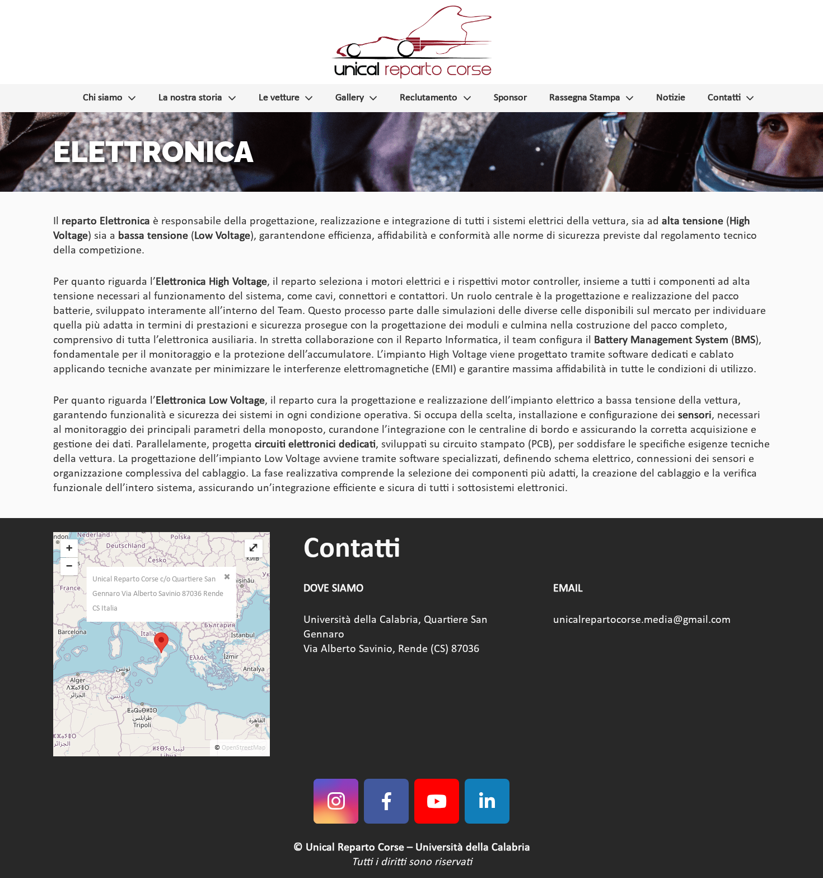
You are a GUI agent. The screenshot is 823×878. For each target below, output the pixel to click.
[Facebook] (386, 801)
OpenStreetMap (243, 748)
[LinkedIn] (487, 801)
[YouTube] (436, 801)
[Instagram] (336, 801)
